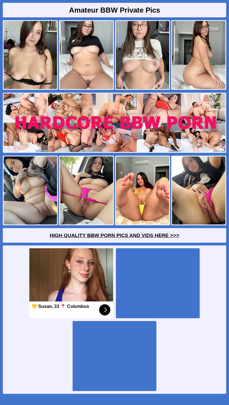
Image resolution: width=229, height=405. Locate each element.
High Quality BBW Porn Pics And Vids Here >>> (114, 235)
